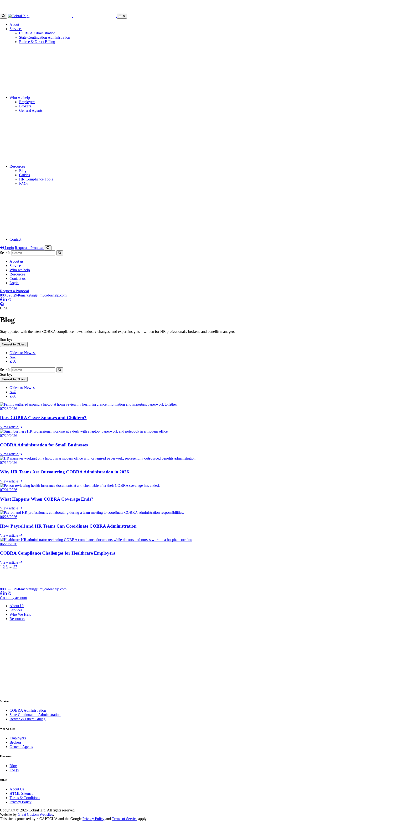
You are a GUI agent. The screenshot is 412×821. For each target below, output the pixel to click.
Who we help (20, 97)
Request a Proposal (29, 248)
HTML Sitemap (21, 793)
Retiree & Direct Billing (37, 42)
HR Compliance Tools (36, 179)
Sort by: (6, 340)
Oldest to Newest (23, 353)
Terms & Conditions (25, 798)
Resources (17, 166)
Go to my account (13, 598)
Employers (27, 102)
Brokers (25, 106)
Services (16, 29)
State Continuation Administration (44, 37)
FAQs (23, 183)
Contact (15, 239)
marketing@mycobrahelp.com (44, 295)
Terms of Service (124, 819)
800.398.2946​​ (10, 295)
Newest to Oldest (14, 344)
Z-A (13, 361)
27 (15, 567)
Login (9, 248)
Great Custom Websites (35, 814)
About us (16, 261)
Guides (24, 175)
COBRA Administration (37, 33)
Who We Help (20, 614)
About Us (17, 606)
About (14, 24)
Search (5, 253)
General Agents (30, 110)
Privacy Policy (20, 802)
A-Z (13, 357)
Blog (22, 171)
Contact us (18, 278)
